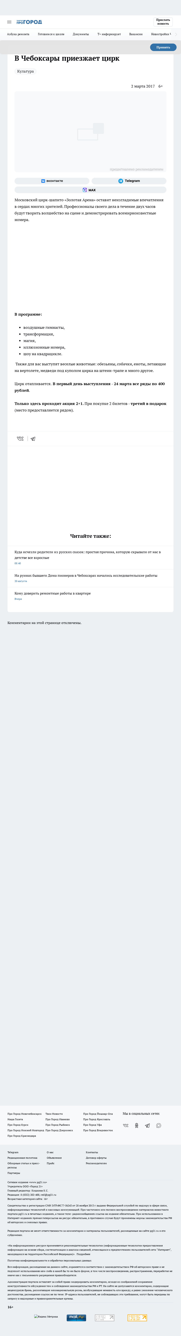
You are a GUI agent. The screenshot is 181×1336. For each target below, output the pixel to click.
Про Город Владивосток (98, 1130)
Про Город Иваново (57, 1119)
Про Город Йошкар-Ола (98, 1113)
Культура (25, 71)
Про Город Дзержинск (59, 1130)
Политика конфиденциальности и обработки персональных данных (49, 1260)
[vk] (21, 439)
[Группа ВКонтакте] (52, 181)
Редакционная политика (22, 1157)
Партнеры (14, 1173)
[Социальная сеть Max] (90, 190)
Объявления (54, 1157)
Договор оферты (96, 1157)
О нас (50, 1152)
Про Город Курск (18, 1124)
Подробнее (83, 1254)
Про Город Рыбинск (57, 1124)
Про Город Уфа (92, 1124)
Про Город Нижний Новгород (26, 1130)
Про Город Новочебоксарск (24, 1113)
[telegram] (34, 439)
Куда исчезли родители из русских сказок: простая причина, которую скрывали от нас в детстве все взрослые (88, 557)
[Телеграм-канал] (129, 181)
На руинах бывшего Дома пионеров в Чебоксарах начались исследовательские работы (86, 578)
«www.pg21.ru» (38, 1182)
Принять (163, 47)
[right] (176, 34)
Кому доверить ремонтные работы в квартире (53, 595)
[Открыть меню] (9, 22)
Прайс (51, 1163)
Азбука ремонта (18, 34)
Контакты (92, 1152)
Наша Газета (15, 1119)
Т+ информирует (109, 34)
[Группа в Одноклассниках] (136, 1125)
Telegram (13, 1152)
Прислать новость (163, 22)
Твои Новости (54, 1113)
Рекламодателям (96, 1163)
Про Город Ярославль (96, 1119)
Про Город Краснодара (22, 1135)
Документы (81, 34)
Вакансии (136, 34)
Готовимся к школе (51, 34)
